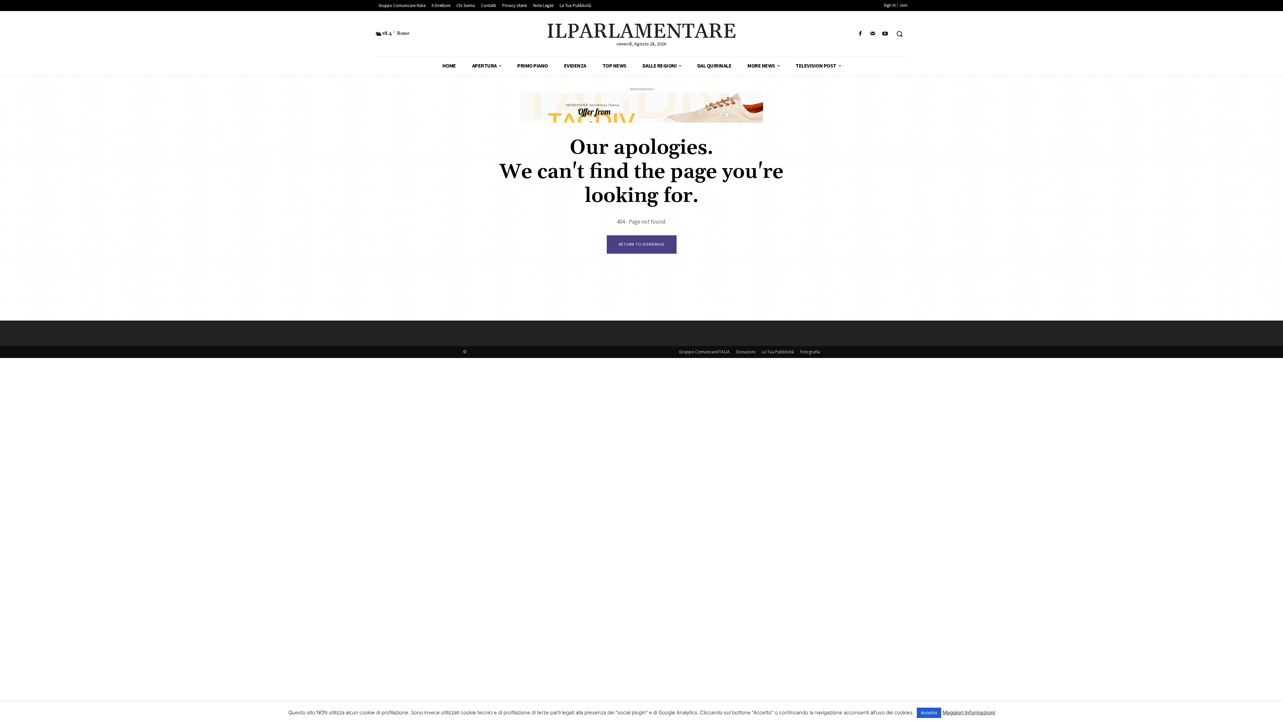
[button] (899, 34)
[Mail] (872, 33)
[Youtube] (885, 33)
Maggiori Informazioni (969, 712)
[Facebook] (860, 33)
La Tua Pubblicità (778, 352)
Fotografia (810, 352)
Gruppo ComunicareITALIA (704, 352)
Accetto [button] (929, 712)
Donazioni (745, 352)
